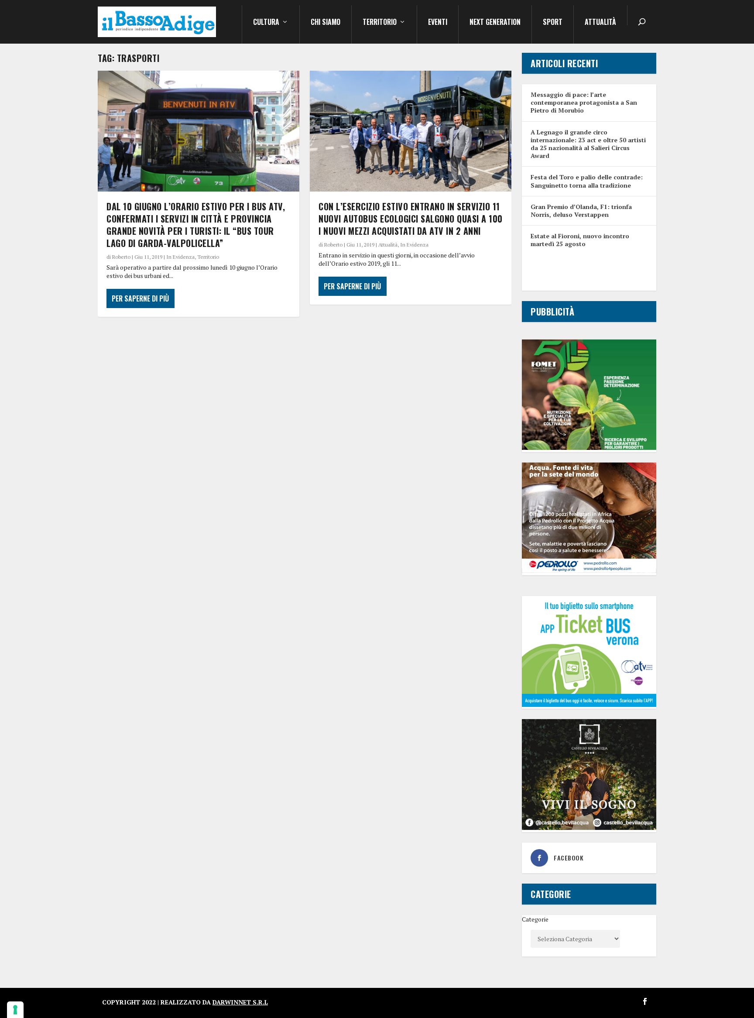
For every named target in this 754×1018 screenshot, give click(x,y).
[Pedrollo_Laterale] (589, 570)
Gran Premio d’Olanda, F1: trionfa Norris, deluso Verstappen (581, 210)
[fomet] (589, 447)
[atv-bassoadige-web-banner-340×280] (589, 704)
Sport (552, 22)
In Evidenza (180, 257)
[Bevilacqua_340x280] (589, 827)
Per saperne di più (140, 298)
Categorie (535, 919)
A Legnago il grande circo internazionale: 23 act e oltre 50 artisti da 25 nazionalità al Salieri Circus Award (588, 144)
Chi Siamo (325, 22)
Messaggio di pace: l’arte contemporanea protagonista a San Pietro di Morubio (584, 102)
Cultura (266, 22)
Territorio (380, 22)
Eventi (437, 22)
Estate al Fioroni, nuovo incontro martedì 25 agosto (580, 240)
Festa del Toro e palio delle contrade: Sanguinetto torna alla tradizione (587, 181)
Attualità (600, 22)
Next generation (495, 22)
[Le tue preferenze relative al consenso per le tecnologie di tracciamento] (15, 1009)
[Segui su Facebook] (645, 1001)
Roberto (121, 257)
